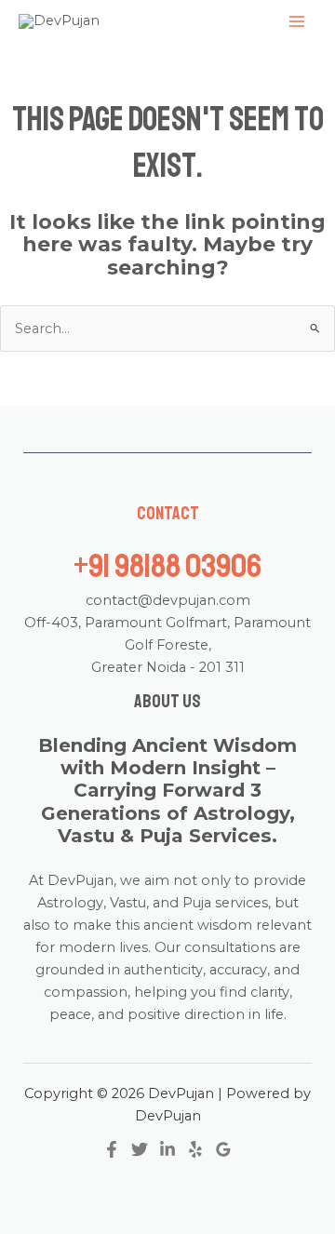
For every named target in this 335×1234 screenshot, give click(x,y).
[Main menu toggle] (296, 21)
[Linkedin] (167, 1149)
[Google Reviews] (223, 1149)
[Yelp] (195, 1149)
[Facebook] (111, 1149)
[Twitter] (139, 1149)
